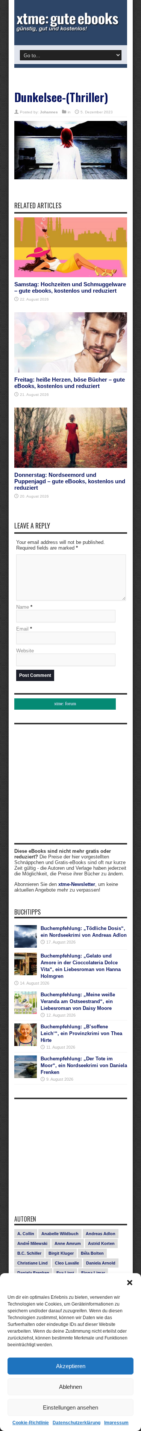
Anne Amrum (68, 1243)
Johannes (49, 112)
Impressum (116, 1422)
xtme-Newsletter (76, 884)
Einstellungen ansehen (70, 1407)
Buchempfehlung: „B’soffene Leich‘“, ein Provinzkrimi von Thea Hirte (81, 1033)
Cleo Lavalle (67, 1263)
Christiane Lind (32, 1263)
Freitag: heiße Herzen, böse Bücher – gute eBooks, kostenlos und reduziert (69, 382)
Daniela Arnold (100, 1263)
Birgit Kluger (61, 1253)
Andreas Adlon (100, 1233)
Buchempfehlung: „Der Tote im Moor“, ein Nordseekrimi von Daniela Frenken (84, 1065)
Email (22, 629)
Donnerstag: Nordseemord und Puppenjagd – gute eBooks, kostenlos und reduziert (69, 481)
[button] (129, 1282)
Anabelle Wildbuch (60, 1233)
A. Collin (25, 1233)
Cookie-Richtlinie (30, 1422)
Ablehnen (70, 1387)
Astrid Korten (101, 1243)
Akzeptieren (70, 1366)
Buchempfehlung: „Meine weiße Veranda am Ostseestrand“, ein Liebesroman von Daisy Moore (78, 1001)
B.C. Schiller (29, 1253)
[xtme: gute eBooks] (70, 22)
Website (25, 651)
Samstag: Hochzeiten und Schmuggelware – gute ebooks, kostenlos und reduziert (70, 287)
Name (22, 607)
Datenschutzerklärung (76, 1422)
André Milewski (32, 1243)
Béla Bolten (92, 1253)
